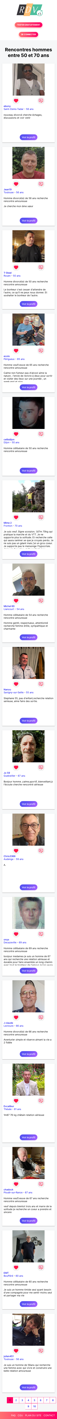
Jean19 (8, 189)
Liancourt (9, 609)
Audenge (8, 859)
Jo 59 (7, 772)
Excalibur (9, 1106)
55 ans (29, 692)
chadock (8, 1189)
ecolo (7, 356)
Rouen (7, 275)
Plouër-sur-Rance (13, 1192)
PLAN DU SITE (33, 1415)
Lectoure (8, 1025)
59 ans (19, 859)
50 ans (16, 275)
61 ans (17, 1109)
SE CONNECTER (28, 34)
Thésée (8, 1109)
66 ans (19, 1025)
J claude (8, 1022)
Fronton (8, 525)
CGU (20, 1415)
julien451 (9, 1356)
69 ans (22, 942)
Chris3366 (9, 856)
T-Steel (8, 272)
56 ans (20, 192)
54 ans (20, 609)
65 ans (21, 359)
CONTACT (49, 1415)
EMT (6, 1272)
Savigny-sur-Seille (14, 692)
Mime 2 (8, 522)
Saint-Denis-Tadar (14, 109)
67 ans (21, 775)
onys (6, 939)
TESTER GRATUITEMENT (28, 25)
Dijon (6, 442)
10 (34, 1406)
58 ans (29, 109)
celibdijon (9, 439)
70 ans (18, 525)
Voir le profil (28, 137)
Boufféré (8, 1275)
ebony (7, 106)
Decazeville (10, 942)
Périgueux (9, 359)
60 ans (19, 1275)
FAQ (13, 1415)
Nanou (7, 689)
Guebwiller (9, 775)
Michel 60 (9, 606)
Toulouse (9, 192)
